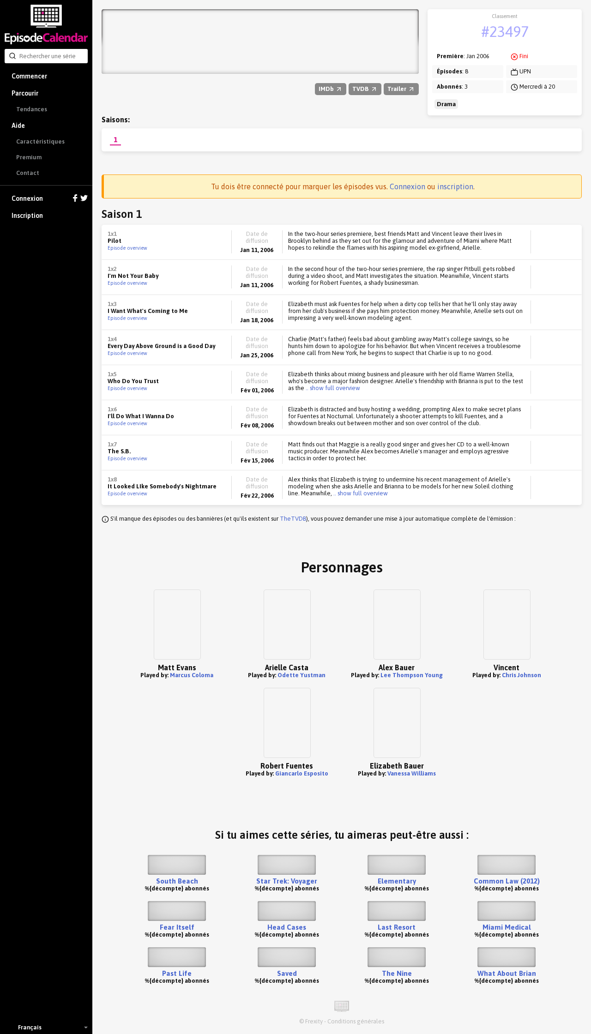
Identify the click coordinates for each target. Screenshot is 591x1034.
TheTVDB (293, 518)
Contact (27, 172)
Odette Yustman (301, 675)
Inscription (27, 215)
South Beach (177, 881)
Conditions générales (355, 1021)
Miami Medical (506, 927)
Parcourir (25, 93)
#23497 (505, 31)
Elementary (397, 881)
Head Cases (286, 927)
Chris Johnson (521, 675)
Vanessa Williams (411, 773)
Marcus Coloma (191, 675)
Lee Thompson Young (411, 675)
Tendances (31, 109)
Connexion (27, 198)
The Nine (397, 973)
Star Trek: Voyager (286, 881)
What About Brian (506, 973)
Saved (287, 973)
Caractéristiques (40, 141)
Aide (18, 125)
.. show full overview (332, 388)
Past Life (177, 973)
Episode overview (127, 248)
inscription (455, 186)
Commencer (29, 76)
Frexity (314, 1021)
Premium (29, 157)
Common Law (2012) (507, 881)
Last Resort (397, 927)
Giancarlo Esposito (301, 773)
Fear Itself (177, 927)
